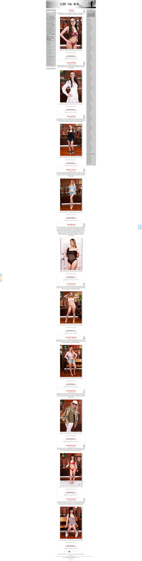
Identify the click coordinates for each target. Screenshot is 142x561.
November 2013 (89, 148)
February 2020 (89, 85)
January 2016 (89, 126)
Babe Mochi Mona (71, 445)
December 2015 (89, 127)
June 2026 (88, 22)
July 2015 (88, 131)
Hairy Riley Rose (71, 224)
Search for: (48, 10)
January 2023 (89, 56)
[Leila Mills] (71, 16)
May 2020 (88, 83)
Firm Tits (53, 19)
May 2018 (88, 103)
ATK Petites (48, 47)
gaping (53, 20)
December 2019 (89, 87)
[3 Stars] (68, 109)
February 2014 (89, 145)
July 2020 (88, 81)
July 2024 (88, 41)
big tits (50, 15)
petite (52, 30)
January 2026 (89, 26)
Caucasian (50, 19)
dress (48, 19)
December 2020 (89, 77)
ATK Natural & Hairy (70, 279)
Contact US (71, 559)
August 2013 (89, 150)
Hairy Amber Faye (49, 58)
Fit (47, 20)
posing (52, 31)
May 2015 (88, 133)
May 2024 (88, 43)
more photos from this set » (71, 52)
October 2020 (89, 79)
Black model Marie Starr (50, 57)
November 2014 (89, 138)
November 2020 (89, 78)
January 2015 (89, 136)
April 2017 (88, 114)
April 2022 (88, 64)
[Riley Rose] (71, 237)
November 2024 (89, 38)
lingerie (50, 25)
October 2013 (89, 149)
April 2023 (88, 54)
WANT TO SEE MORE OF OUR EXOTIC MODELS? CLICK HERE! (71, 50)
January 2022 (89, 66)
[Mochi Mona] (71, 506)
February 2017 (89, 115)
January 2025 (89, 36)
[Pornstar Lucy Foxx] (71, 178)
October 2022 (89, 59)
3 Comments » (75, 548)
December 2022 (89, 57)
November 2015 (89, 128)
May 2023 (88, 53)
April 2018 (88, 104)
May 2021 (88, 73)
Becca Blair (48, 54)
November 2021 (89, 68)
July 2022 (88, 61)
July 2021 (88, 71)
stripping (49, 39)
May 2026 (88, 23)
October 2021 (89, 69)
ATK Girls (88, 163)
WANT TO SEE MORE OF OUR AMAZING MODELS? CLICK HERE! (71, 212)
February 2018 (89, 105)
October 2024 (89, 39)
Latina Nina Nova (71, 283)
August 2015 (89, 130)
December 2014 (89, 137)
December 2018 (89, 97)
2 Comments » (75, 58)
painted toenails (50, 29)
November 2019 (89, 88)
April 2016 (88, 124)
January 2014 (89, 146)
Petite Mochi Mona (71, 499)
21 (92, 15)
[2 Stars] (67, 109)
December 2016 (89, 117)
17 (87, 15)
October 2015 (89, 129)
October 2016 (89, 119)
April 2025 (88, 34)
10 (76, 551)
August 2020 (89, 80)
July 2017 (88, 111)
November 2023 (89, 48)
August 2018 (89, 100)
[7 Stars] (72, 109)
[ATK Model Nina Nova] (71, 291)
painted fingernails (50, 28)
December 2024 (89, 37)
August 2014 (89, 140)
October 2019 (89, 89)
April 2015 (88, 134)
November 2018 (89, 98)
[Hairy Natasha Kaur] (71, 399)
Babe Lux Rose (49, 62)
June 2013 (88, 152)
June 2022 (88, 62)
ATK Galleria (49, 46)
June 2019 (88, 92)
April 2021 (88, 74)
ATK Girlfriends (89, 160)
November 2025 (89, 28)
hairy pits (52, 22)
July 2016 (88, 121)
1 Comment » (76, 386)
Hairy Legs (48, 22)
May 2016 (88, 123)
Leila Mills (71, 10)
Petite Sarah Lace (49, 60)
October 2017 (89, 109)
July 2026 (88, 21)
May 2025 (88, 33)
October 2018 (89, 99)
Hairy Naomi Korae (50, 52)
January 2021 (89, 76)
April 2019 (88, 94)
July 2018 (88, 101)
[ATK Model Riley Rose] (71, 344)
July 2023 (88, 51)
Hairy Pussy (50, 23)
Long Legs (51, 26)
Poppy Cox (48, 51)
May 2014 (88, 143)
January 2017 (89, 116)
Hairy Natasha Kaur (71, 391)
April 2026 (88, 24)
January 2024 (89, 46)
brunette (52, 18)
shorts (51, 33)
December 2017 (89, 107)
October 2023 (89, 49)
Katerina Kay (49, 61)
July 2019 (88, 91)
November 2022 (89, 58)
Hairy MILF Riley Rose (71, 337)
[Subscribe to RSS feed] (1, 276)
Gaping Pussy (49, 21)
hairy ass (52, 21)
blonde (52, 16)
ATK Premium (49, 48)
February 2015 (89, 135)
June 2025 (88, 32)
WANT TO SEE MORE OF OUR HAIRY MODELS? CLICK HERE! (71, 271)
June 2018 (88, 102)
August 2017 (89, 110)
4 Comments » (75, 220)
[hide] (141, 224)
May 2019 (88, 93)
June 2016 (88, 122)
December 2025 (89, 27)
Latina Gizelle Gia (49, 53)
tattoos (49, 40)
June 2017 (88, 112)
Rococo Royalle (49, 59)
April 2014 (88, 144)
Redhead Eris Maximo (50, 64)
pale (54, 29)
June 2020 (88, 82)
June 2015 (88, 132)
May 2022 (88, 63)
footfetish (50, 20)
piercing (49, 31)
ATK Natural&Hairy (90, 157)
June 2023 (88, 52)
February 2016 (89, 125)
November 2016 (89, 118)
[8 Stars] (73, 109)
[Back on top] (1, 281)
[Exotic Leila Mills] (71, 123)
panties (49, 30)
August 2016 (89, 120)
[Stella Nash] (71, 70)
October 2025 (89, 29)
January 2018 (89, 106)
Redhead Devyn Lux (50, 63)
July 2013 (88, 151)
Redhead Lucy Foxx (71, 169)
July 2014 (88, 141)
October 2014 (89, 139)
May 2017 (88, 113)
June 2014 (88, 142)
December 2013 (89, 147)
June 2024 (88, 42)
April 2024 (88, 44)
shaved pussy (49, 33)
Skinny (54, 33)
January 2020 (89, 86)
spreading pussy (50, 38)
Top (139, 558)
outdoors (48, 27)
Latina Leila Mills (71, 116)
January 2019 (89, 96)
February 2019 (89, 95)
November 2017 (89, 108)
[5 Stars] (70, 109)
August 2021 (89, 70)
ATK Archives (49, 44)
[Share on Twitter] (1, 274)
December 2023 (89, 47)
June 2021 (88, 72)
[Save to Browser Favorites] (1, 279)
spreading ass (50, 36)
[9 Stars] (74, 109)
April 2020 (88, 84)
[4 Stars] (69, 109)
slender (48, 34)
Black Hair (49, 16)
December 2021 (89, 67)
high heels (49, 24)
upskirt (50, 41)
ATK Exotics (48, 45)
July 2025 (88, 31)
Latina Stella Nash (71, 62)
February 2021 (89, 75)
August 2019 (89, 90)
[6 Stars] (71, 109)
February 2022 (89, 65)
